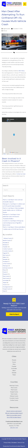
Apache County (7, 240)
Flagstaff (5, 253)
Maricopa (5, 265)
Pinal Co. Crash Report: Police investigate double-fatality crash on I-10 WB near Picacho (13, 210)
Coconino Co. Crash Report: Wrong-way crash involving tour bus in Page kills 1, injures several (13, 223)
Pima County (6, 276)
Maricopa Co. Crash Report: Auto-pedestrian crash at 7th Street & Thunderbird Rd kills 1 (11, 216)
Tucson (5, 284)
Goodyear (5, 261)
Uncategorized (6, 286)
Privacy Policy (7, 442)
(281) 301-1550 (14, 427)
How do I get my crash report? (14, 411)
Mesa (4, 270)
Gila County (6, 255)
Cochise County (7, 249)
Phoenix (5, 274)
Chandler (5, 246)
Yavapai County (7, 289)
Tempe (4, 282)
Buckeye (5, 244)
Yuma (4, 291)
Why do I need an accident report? (14, 413)
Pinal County (6, 278)
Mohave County (7, 238)
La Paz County (6, 263)
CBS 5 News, (21, 70)
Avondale (5, 242)
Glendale (5, 259)
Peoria (4, 272)
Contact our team (20, 174)
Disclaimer (14, 442)
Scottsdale (5, 280)
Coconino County (7, 251)
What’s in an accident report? (14, 415)
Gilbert (4, 257)
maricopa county (7, 268)
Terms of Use (21, 442)
